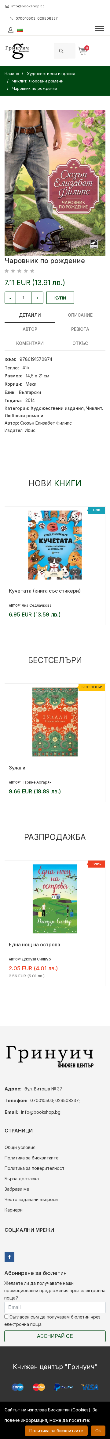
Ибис (30, 430)
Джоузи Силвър (36, 959)
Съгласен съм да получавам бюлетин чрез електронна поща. (52, 1320)
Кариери (14, 1209)
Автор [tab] (30, 329)
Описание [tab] (80, 315)
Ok (98, 1430)
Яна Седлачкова (37, 605)
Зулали (17, 768)
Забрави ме (17, 1189)
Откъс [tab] (80, 343)
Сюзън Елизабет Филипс (46, 423)
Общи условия (20, 1147)
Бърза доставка (22, 1178)
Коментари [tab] (30, 343)
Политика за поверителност (34, 1168)
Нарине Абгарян (37, 782)
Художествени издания (57, 408)
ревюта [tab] (80, 329)
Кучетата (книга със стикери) (45, 591)
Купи (60, 298)
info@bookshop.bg (28, 6)
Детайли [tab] (30, 315)
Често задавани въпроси (31, 1199)
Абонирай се (55, 1336)
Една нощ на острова (34, 944)
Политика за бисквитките (31, 1157)
